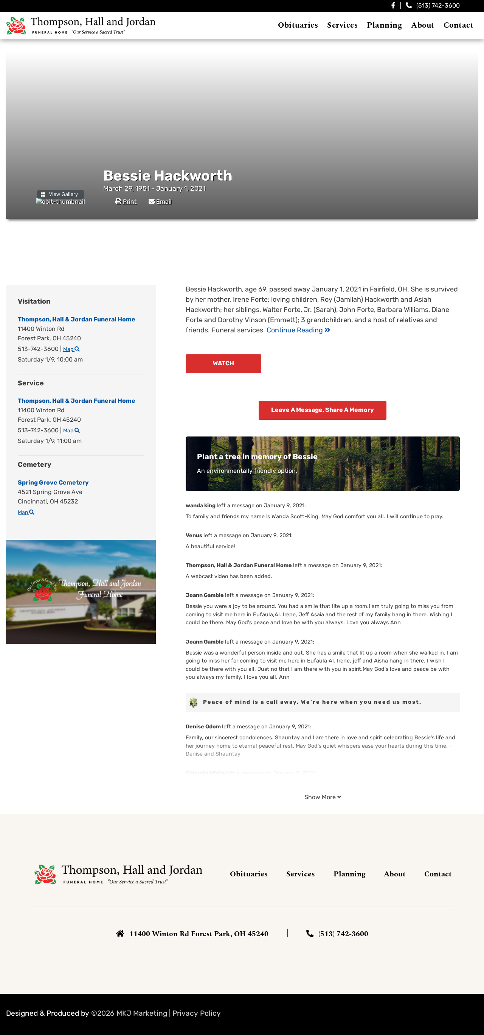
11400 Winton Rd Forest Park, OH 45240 (198, 934)
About (395, 874)
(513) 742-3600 (438, 6)
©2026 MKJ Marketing (129, 1014)
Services (300, 874)
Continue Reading (295, 330)
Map (68, 349)
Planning (350, 874)
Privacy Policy (196, 1014)
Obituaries (249, 874)
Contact (438, 874)
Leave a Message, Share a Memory (322, 410)
